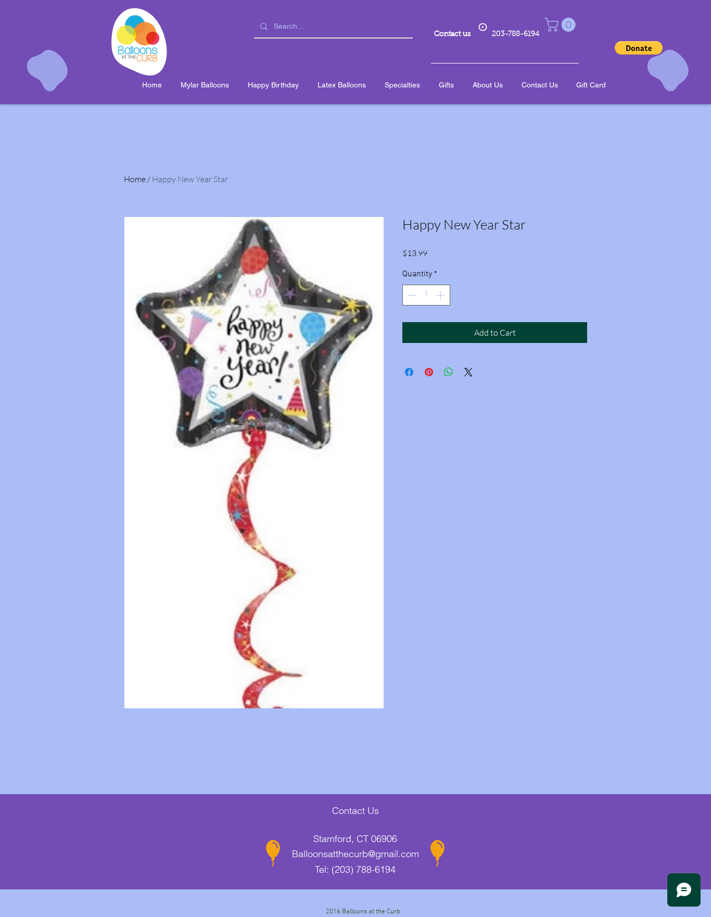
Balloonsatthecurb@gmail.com (355, 854)
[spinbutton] (426, 295)
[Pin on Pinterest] (429, 372)
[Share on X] (468, 372)
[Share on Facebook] (409, 372)
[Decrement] (411, 295)
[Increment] (441, 295)
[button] (561, 25)
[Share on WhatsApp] (448, 372)
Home (135, 179)
